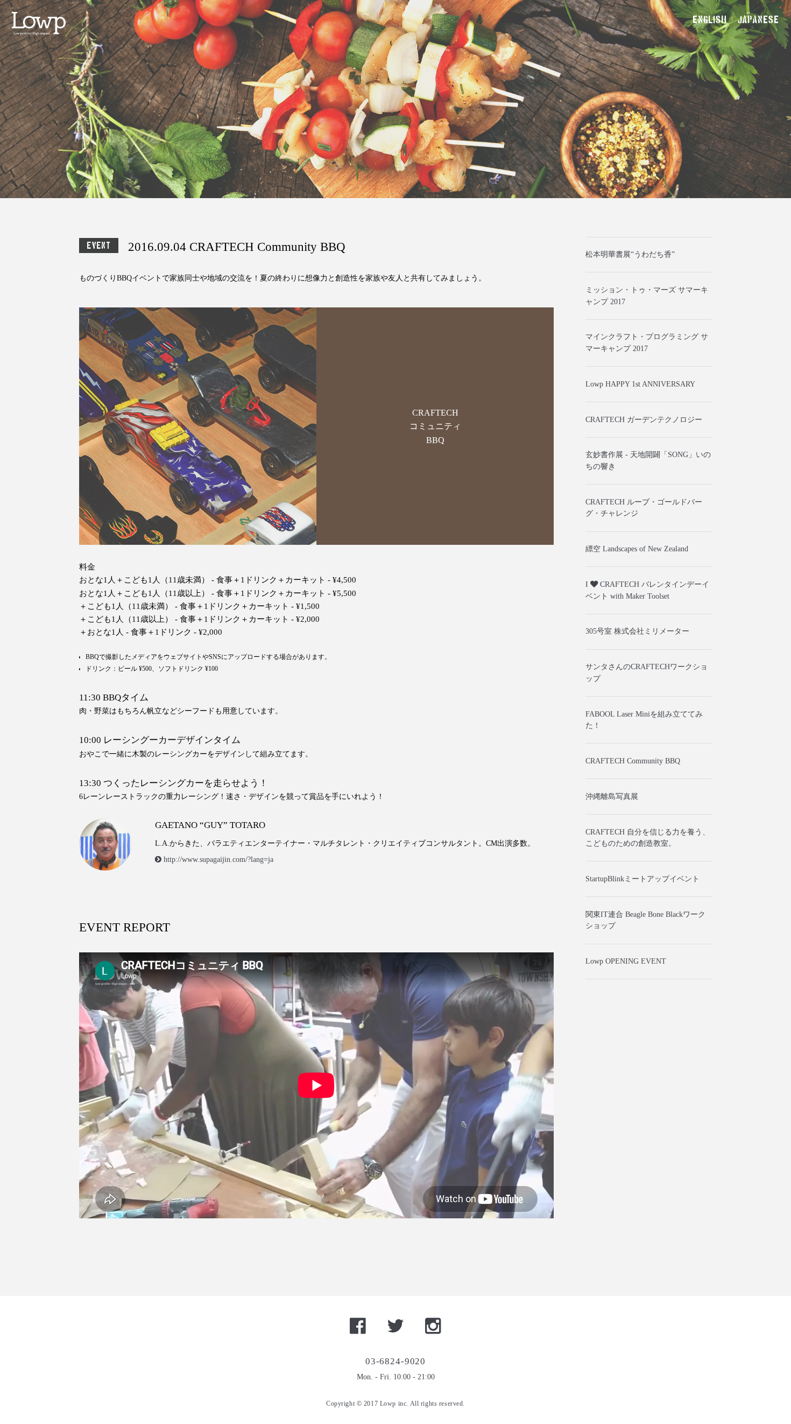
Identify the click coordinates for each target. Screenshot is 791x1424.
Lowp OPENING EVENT (625, 961)
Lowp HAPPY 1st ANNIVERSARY (640, 384)
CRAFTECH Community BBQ (632, 760)
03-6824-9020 (395, 1361)
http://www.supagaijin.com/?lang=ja (217, 859)
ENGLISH (709, 20)
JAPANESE (758, 20)
